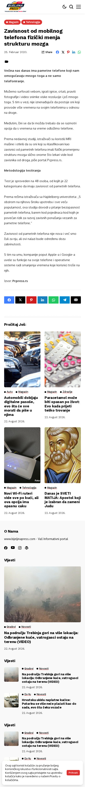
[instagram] (19, 548)
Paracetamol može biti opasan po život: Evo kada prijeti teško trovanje (62, 404)
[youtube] (13, 547)
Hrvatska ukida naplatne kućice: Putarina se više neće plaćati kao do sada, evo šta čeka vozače (49, 703)
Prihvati (73, 772)
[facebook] (5, 548)
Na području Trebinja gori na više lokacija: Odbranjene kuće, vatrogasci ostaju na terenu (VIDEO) (41, 637)
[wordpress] (26, 548)
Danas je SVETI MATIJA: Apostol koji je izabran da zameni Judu (63, 499)
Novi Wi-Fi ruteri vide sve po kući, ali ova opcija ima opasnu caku (21, 499)
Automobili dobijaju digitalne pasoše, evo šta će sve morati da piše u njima (21, 406)
